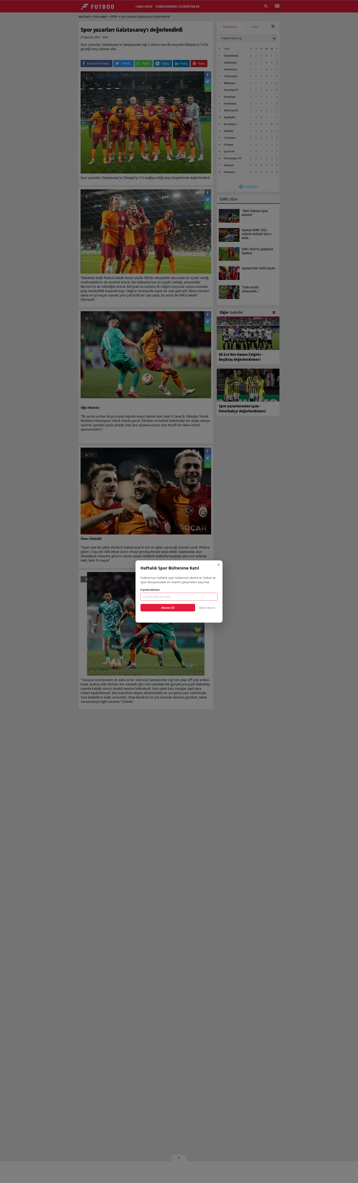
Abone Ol (167, 607)
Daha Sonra (207, 607)
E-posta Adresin (150, 590)
